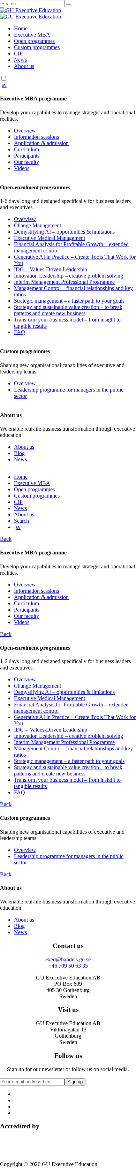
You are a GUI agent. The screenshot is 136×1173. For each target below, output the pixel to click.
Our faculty (26, 162)
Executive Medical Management (49, 238)
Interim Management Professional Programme (64, 282)
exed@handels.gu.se (68, 959)
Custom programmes (37, 47)
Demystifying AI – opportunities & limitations (64, 232)
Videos (21, 168)
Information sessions (36, 137)
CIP (18, 53)
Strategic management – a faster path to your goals (69, 301)
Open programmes (34, 41)
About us (24, 66)
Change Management (37, 225)
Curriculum (26, 149)
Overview (25, 131)
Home (21, 28)
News (20, 60)
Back (6, 539)
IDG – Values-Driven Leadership (50, 269)
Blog (19, 453)
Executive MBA (32, 35)
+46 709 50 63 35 (68, 966)
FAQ (19, 332)
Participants (26, 156)
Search (21, 521)
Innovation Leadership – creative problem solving (68, 276)
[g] (68, 5)
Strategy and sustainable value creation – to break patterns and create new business (68, 310)
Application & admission (41, 143)
